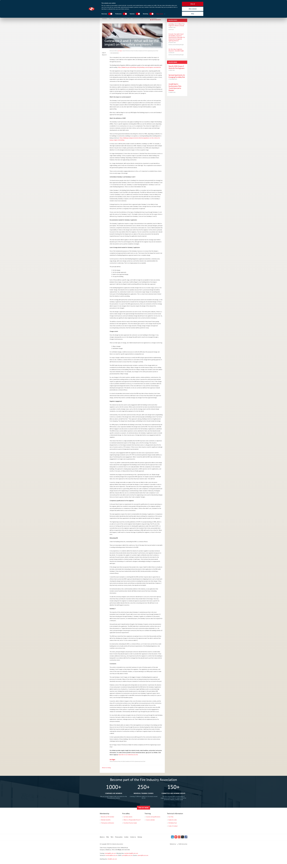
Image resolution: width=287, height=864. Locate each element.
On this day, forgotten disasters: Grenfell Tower (176, 50)
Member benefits (105, 820)
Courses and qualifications (153, 817)
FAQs (107, 837)
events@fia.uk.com (143, 855)
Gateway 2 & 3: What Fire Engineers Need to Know (177, 24)
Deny (192, 13)
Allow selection (193, 9)
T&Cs (112, 837)
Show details (159, 14)
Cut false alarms (128, 817)
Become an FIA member (107, 817)
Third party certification (107, 823)
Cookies (126, 837)
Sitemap (140, 837)
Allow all (192, 4)
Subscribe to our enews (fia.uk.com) (128, 754)
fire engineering (114, 53)
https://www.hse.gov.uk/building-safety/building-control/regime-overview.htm (139, 67)
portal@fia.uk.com (127, 855)
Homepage (104, 18)
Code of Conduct (173, 826)
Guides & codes (172, 820)
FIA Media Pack (172, 823)
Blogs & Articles (117, 18)
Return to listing (106, 767)
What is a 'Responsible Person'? (132, 820)
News (110, 18)
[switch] (125, 14)
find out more (143, 807)
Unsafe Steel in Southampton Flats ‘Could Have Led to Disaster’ (175, 87)
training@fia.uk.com (110, 853)
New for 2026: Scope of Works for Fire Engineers (176, 67)
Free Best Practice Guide (130, 823)
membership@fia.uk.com (131, 853)
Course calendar (150, 820)
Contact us (133, 837)
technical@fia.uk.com (111, 855)
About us (102, 837)
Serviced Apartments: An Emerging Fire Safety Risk (177, 76)
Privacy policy (118, 837)
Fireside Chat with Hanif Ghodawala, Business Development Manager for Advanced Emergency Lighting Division (177, 37)
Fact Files (170, 817)
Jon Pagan (120, 50)
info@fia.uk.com (112, 859)
